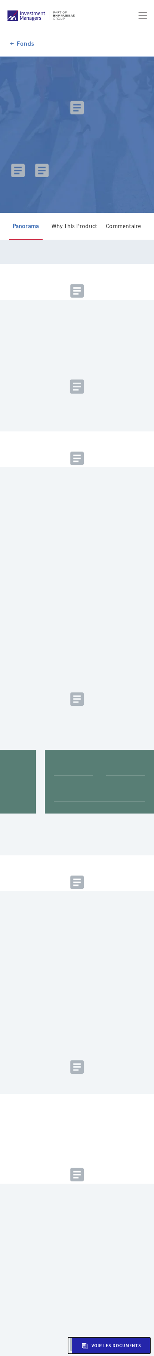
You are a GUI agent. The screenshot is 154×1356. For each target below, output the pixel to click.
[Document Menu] (18, 216)
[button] (109, 1345)
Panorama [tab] (26, 254)
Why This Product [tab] (74, 254)
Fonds (25, 43)
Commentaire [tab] (123, 254)
